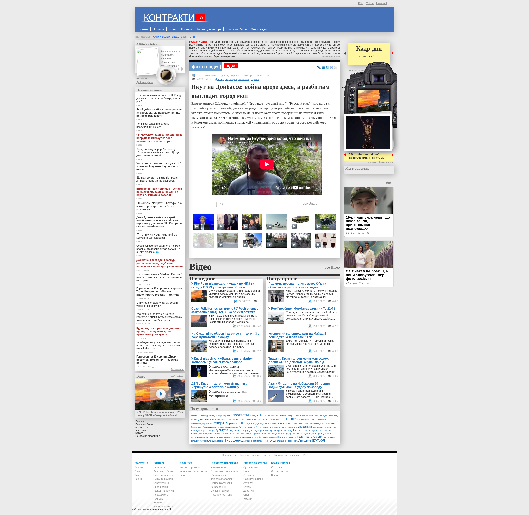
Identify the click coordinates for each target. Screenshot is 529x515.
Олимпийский (242, 433)
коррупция (207, 424)
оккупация (231, 79)
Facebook (381, 3)
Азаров (215, 427)
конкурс (323, 415)
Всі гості (141, 78)
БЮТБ (194, 430)
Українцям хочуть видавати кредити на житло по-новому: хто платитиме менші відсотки (158, 345)
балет (194, 419)
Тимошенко (233, 440)
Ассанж (206, 427)
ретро (291, 415)
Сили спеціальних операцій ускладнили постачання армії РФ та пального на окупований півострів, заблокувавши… (312, 368)
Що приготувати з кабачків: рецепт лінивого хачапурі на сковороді (158, 179)
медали (202, 437)
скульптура (329, 437)
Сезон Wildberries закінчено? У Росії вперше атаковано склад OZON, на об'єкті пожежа (158, 248)
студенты (331, 427)
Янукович (304, 440)
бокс (210, 433)
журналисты (237, 437)
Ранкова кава (146, 43)
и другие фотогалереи (381, 162)
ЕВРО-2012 (288, 419)
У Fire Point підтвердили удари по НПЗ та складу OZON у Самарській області (160, 414)
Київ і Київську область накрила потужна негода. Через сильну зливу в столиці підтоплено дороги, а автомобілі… (311, 293)
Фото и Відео (161, 36)
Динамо (203, 419)
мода (252, 415)
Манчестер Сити (310, 415)
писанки (203, 433)
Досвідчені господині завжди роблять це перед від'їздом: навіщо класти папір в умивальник (264, 52)
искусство (314, 424)
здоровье (224, 427)
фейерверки (291, 441)
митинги (278, 423)
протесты (241, 415)
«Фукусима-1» (316, 430)
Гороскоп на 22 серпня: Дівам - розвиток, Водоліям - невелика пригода (157, 359)
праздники (305, 426)
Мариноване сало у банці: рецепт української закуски (157, 304)
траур (273, 430)
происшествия (284, 430)
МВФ (223, 419)
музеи (194, 437)
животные (196, 424)
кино (308, 433)
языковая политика (277, 415)
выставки (218, 441)
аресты (234, 427)
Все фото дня (357, 70)
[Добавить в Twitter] (327, 67)
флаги (194, 415)
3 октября (188, 36)
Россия (327, 430)
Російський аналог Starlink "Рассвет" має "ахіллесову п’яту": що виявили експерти (159, 277)
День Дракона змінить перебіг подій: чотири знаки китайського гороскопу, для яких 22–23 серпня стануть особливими (264, 49)
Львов (253, 430)
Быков (227, 437)
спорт (219, 423)
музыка (234, 430)
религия (279, 441)
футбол (318, 440)
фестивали (327, 423)
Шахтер (296, 430)
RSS (360, 3)
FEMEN (261, 415)
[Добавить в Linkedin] (323, 67)
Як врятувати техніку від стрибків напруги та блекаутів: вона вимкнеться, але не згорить (264, 43)
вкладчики (196, 441)
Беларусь (274, 419)
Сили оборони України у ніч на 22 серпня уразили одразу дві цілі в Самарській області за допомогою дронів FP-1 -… (234, 293)
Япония (281, 437)
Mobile (370, 3)
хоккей (327, 433)
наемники (243, 79)
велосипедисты (215, 437)
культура (222, 430)
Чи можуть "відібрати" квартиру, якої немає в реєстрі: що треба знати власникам (159, 206)
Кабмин (243, 427)
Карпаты (227, 415)
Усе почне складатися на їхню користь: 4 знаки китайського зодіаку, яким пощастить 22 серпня (159, 317)
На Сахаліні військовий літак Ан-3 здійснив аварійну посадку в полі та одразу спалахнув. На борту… (231, 343)
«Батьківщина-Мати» (222, 370)
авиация (247, 441)
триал (268, 424)
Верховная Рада (237, 423)
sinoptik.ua (154, 435)
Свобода (263, 437)
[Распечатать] (331, 67)
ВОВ (313, 419)
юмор (323, 427)
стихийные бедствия (224, 433)
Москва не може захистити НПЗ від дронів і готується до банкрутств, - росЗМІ (158, 98)
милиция (317, 436)
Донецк (219, 79)
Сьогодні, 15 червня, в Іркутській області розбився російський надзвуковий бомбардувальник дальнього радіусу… (311, 315)
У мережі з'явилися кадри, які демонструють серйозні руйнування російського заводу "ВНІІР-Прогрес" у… (311, 393)
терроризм (317, 433)
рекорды (245, 430)
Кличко (194, 433)
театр (284, 427)
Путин (298, 415)
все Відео (310, 203)
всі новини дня (331, 56)
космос (251, 427)
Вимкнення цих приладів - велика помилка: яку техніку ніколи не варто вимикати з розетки (264, 47)
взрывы (272, 437)
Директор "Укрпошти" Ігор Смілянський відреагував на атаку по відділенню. (310, 342)
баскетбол (196, 427)
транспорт (322, 419)
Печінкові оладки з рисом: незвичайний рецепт (152, 125)
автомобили (303, 419)
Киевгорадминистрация (268, 427)
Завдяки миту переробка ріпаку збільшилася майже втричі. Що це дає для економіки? (157, 152)
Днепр (219, 415)
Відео (175, 36)
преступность (251, 437)
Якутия (255, 79)
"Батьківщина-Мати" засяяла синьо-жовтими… (368, 156)
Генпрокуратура (206, 415)
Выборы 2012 (268, 433)
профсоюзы (232, 419)
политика (303, 436)
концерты (215, 419)
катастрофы (261, 419)
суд (272, 440)
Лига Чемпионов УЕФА (297, 424)
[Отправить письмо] (335, 67)
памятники (293, 427)
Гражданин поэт (297, 433)
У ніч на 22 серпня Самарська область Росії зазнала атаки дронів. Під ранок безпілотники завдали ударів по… (233, 318)
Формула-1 (207, 441)
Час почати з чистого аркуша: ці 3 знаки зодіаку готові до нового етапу (158, 166)
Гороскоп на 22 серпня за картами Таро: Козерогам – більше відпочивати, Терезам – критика (159, 291)
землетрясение (260, 441)
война (316, 427)
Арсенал (333, 415)
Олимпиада (282, 433)
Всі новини (177, 369)
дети (305, 430)
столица (210, 430)
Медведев (291, 437)
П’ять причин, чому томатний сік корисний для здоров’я (156, 236)
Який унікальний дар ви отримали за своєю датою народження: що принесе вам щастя (261, 41)
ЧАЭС (252, 424)
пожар (201, 430)
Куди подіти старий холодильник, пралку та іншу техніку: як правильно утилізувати (159, 331)
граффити (255, 433)
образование (246, 419)
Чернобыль (263, 430)
